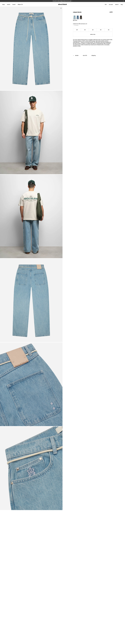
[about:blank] (62, 4)
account (111, 4)
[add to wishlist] (61, 12)
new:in (8, 4)
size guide (76, 25)
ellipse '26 (20, 4)
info (106, 4)
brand (13, 4)
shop (3, 4)
